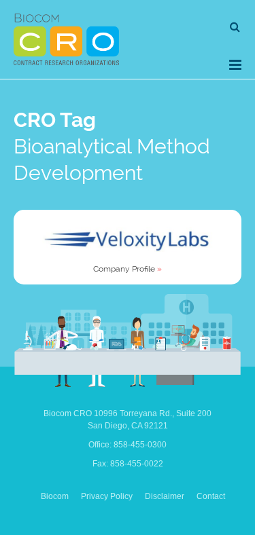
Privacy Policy (107, 496)
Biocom (55, 496)
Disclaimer (164, 496)
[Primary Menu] (235, 65)
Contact (211, 496)
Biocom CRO (66, 39)
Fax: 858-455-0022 (127, 463)
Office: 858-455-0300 (127, 444)
